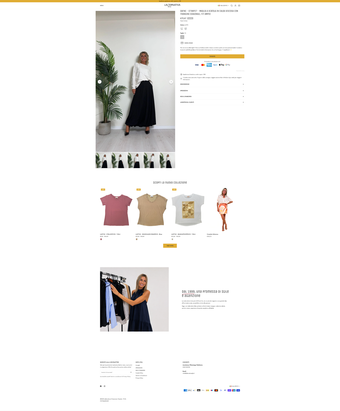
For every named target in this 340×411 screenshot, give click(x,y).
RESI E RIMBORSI (140, 370)
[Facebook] (101, 386)
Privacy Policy (139, 378)
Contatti (138, 365)
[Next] (171, 82)
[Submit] (131, 372)
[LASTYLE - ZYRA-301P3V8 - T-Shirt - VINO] (101, 239)
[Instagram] (104, 386)
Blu (185, 28)
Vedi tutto (170, 246)
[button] (239, 5)
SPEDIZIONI (139, 368)
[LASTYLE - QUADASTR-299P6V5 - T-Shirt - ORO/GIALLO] (172, 239)
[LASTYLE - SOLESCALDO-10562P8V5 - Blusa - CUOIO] (137, 239)
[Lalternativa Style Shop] (172, 5)
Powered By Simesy (240, 70)
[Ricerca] (231, 5)
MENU (102, 5)
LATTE (181, 28)
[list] (135, 81)
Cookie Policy (139, 373)
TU (182, 37)
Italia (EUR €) (223, 5)
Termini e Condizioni (141, 375)
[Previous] (99, 82)
